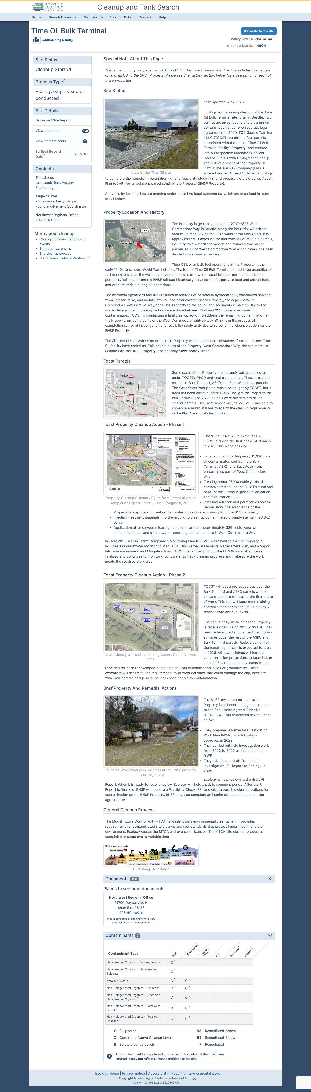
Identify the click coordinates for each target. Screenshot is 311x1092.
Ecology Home (107, 1073)
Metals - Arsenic (118, 980)
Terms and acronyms (55, 249)
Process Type (49, 81)
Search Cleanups (62, 17)
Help (162, 17)
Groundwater (193, 949)
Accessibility (158, 1073)
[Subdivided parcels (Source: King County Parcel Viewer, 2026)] (151, 617)
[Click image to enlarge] (151, 855)
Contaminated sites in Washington (65, 258)
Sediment (234, 952)
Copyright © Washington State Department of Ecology (158, 1078)
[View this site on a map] (36, 39)
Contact (145, 17)
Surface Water (205, 952)
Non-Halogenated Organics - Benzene (132, 988)
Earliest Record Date (48, 154)
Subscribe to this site (259, 31)
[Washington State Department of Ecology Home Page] (48, 7)
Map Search (93, 17)
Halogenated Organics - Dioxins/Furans (133, 962)
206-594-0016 (131, 913)
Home (36, 17)
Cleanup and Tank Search (138, 7)
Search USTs (120, 17)
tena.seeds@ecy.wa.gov (55, 182)
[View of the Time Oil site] (151, 133)
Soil (174, 954)
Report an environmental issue (195, 1073)
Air (217, 955)
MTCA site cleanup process (237, 831)
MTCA (160, 821)
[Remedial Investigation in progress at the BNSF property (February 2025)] (151, 731)
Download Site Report (53, 120)
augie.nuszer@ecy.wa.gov (56, 201)
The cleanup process (55, 253)
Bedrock (248, 953)
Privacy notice (133, 1073)
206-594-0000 (48, 220)
